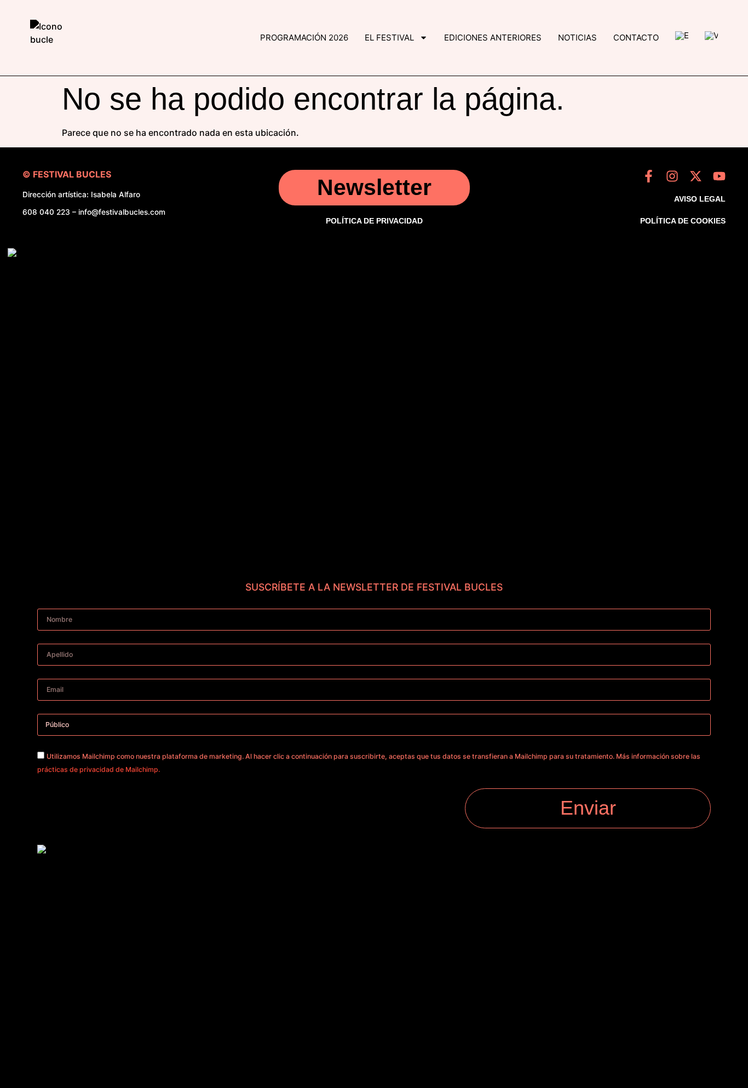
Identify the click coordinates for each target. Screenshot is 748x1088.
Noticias (577, 37)
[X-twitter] (695, 176)
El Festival (389, 37)
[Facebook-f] (648, 176)
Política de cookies (683, 220)
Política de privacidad (374, 220)
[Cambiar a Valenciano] (711, 37)
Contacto (636, 37)
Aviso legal (700, 198)
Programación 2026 (304, 37)
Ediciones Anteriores (493, 37)
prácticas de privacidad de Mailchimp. (98, 769)
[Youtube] (719, 176)
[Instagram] (672, 176)
